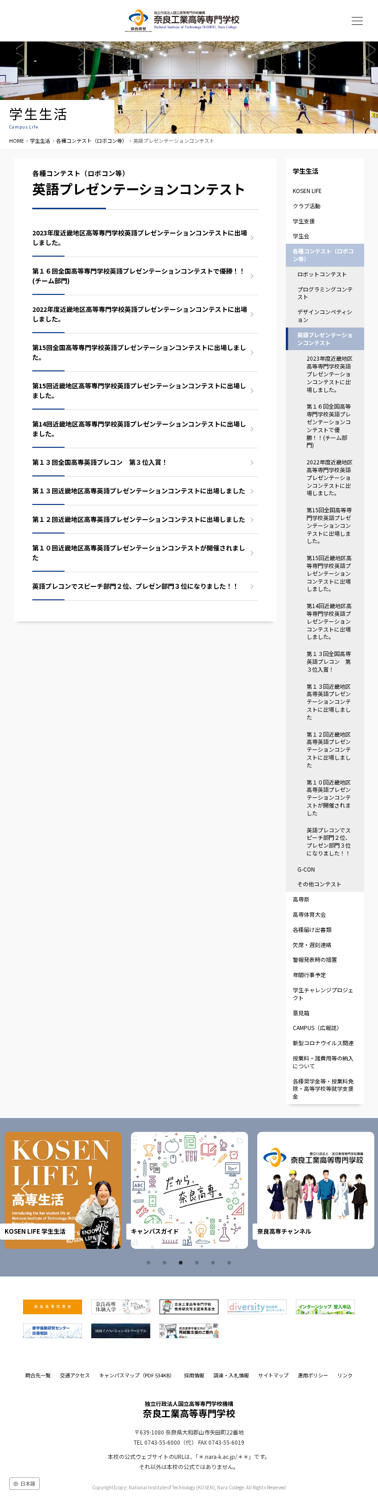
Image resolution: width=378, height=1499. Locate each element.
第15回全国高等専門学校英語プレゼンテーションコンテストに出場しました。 (139, 352)
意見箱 (301, 1013)
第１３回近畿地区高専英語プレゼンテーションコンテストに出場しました (138, 490)
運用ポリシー (313, 1375)
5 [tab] (214, 1262)
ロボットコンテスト (322, 274)
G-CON (306, 869)
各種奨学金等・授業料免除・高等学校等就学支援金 (323, 1089)
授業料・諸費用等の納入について (323, 1062)
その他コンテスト (319, 884)
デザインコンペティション (324, 315)
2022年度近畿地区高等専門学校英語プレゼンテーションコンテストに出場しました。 (139, 313)
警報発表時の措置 (315, 959)
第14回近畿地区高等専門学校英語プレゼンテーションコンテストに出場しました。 (139, 428)
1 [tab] (149, 1262)
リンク (345, 1375)
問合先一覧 (38, 1375)
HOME (16, 140)
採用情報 (194, 1375)
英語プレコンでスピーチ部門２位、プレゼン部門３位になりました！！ (135, 586)
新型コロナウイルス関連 (323, 1043)
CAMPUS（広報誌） (317, 1027)
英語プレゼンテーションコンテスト (325, 338)
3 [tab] (182, 1262)
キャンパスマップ (137, 1375)
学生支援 (304, 221)
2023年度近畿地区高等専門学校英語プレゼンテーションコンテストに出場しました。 (139, 237)
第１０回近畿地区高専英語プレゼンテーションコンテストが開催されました (138, 552)
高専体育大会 (309, 914)
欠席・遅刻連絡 (312, 945)
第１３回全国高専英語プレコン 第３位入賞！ (100, 462)
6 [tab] (230, 1262)
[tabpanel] (73, 1190)
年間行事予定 (309, 974)
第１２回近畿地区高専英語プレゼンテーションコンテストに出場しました (138, 519)
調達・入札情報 (231, 1375)
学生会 (301, 236)
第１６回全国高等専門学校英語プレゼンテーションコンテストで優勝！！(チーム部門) (138, 275)
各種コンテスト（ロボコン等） (91, 140)
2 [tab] (166, 1262)
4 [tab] (198, 1262)
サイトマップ (273, 1375)
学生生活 (40, 140)
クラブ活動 (306, 206)
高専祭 (301, 899)
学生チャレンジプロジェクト (323, 993)
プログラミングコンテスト (325, 293)
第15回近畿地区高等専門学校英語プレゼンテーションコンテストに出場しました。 (139, 390)
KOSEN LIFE (307, 190)
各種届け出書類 (312, 929)
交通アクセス (75, 1375)
